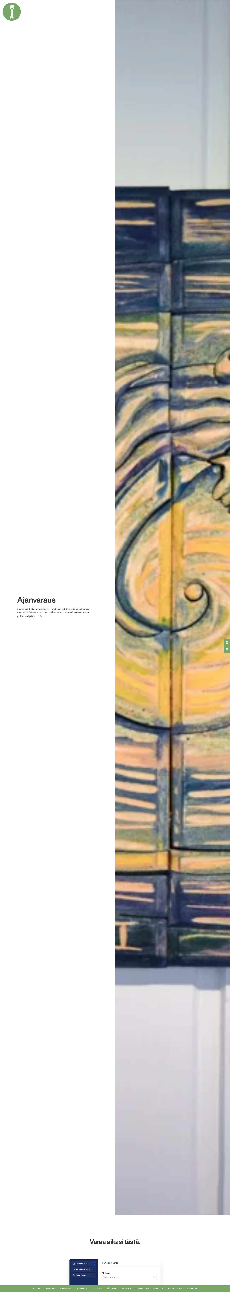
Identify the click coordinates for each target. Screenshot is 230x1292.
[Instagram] (227, 650)
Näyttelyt (112, 1288)
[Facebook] (227, 642)
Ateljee (98, 1288)
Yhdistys (158, 1288)
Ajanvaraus (83, 1288)
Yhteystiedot (175, 1288)
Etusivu (37, 1288)
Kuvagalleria (142, 1288)
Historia (126, 1288)
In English (192, 1288)
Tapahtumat (66, 1288)
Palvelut (50, 1288)
